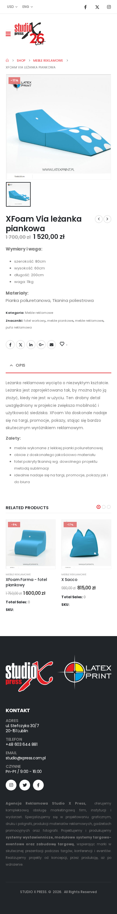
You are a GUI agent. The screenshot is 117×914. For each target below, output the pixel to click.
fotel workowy (34, 320)
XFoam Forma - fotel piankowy (26, 582)
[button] (98, 506)
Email (51, 344)
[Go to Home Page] (7, 60)
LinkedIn (30, 344)
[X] (97, 7)
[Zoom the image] (58, 658)
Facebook (10, 344)
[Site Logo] (30, 33)
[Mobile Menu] (10, 34)
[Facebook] (85, 7)
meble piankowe (60, 320)
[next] (107, 219)
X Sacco (69, 579)
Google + (41, 344)
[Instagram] (109, 7)
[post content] (30, 544)
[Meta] (38, 785)
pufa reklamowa (19, 327)
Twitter (20, 344)
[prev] (99, 219)
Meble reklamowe (39, 312)
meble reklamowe (89, 320)
